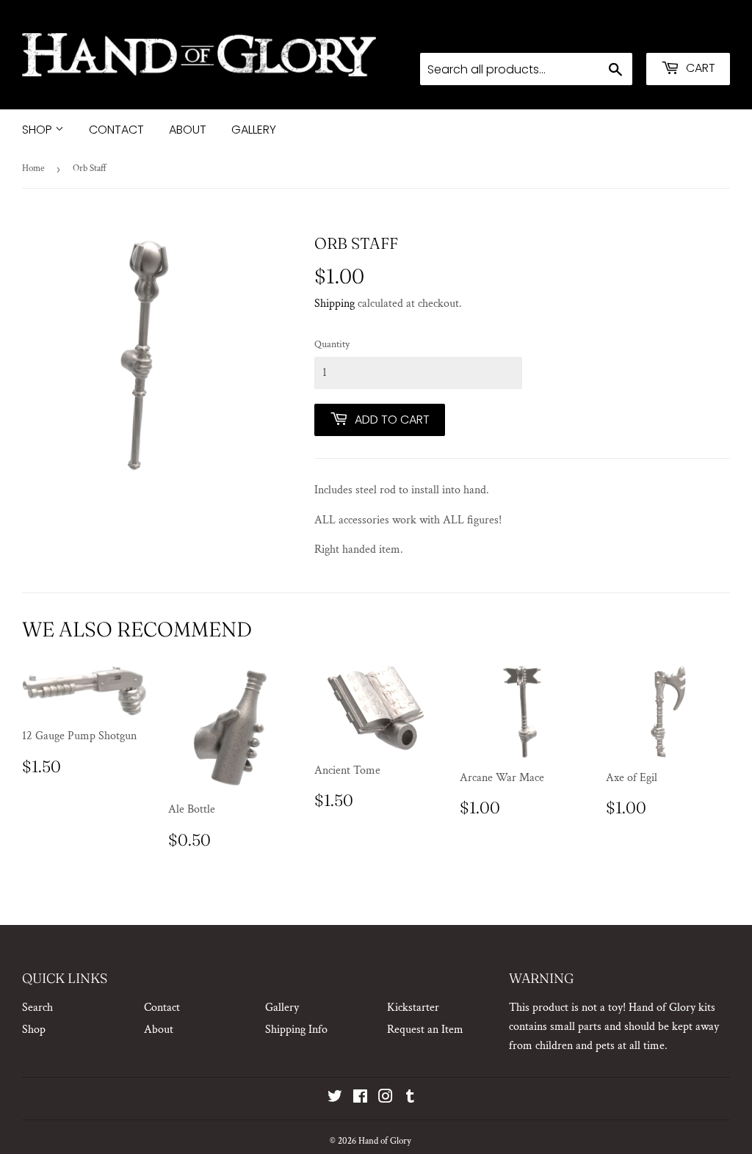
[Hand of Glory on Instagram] (385, 1098)
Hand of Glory (384, 1141)
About (187, 129)
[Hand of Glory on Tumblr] (410, 1098)
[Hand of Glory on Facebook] (360, 1098)
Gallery (253, 129)
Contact (116, 129)
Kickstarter (413, 1007)
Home (33, 168)
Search (37, 1007)
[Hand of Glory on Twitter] (335, 1098)
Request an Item (425, 1029)
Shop (38, 129)
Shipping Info (296, 1029)
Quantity (332, 344)
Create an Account (689, 33)
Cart (699, 67)
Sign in (614, 33)
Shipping (334, 303)
